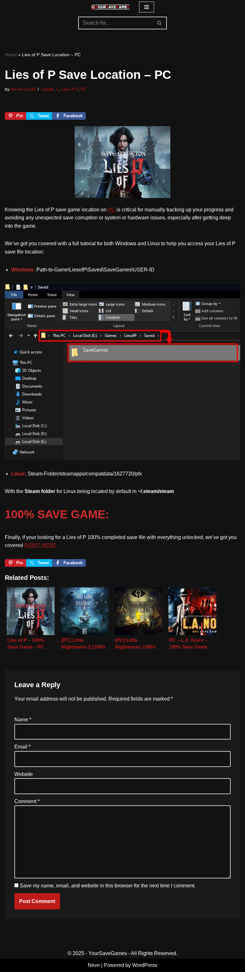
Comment (27, 801)
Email (22, 746)
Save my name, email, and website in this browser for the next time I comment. (108, 885)
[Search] (159, 23)
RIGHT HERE (40, 545)
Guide (47, 89)
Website (23, 774)
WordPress (144, 965)
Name (22, 719)
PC (84, 89)
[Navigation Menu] (146, 7)
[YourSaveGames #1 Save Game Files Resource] (110, 7)
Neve (94, 965)
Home (11, 54)
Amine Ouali (23, 89)
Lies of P (69, 89)
